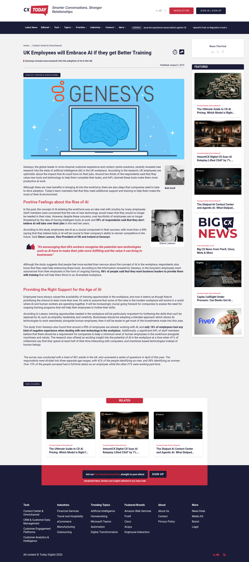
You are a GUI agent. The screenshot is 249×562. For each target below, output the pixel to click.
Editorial (46, 27)
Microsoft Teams (101, 521)
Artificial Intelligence (103, 511)
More (122, 27)
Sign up (158, 474)
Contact (163, 516)
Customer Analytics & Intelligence (36, 539)
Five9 (127, 516)
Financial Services (68, 511)
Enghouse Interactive (136, 532)
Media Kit (197, 516)
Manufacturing (66, 526)
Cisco (127, 521)
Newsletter (181, 10)
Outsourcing (64, 532)
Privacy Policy (166, 521)
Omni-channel (32, 384)
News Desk (198, 511)
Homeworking (99, 516)
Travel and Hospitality (70, 516)
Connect (111, 27)
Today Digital (48, 554)
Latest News (31, 27)
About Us (163, 511)
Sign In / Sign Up (211, 10)
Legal (195, 526)
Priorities (81, 27)
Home (26, 45)
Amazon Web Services (137, 511)
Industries (96, 27)
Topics (68, 27)
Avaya (128, 526)
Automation (98, 526)
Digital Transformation (104, 532)
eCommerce (64, 521)
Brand (195, 521)
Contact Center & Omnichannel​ (42, 75)
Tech (57, 27)
